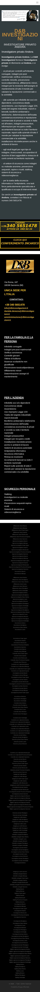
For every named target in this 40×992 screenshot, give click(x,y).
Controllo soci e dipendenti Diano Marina (20, 724)
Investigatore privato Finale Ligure (20, 677)
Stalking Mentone (20, 973)
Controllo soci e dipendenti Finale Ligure (20, 668)
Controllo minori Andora (20, 703)
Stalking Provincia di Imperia (20, 899)
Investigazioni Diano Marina (20, 923)
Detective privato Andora (20, 735)
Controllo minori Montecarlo (20, 658)
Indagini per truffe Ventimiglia (20, 830)
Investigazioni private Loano (20, 940)
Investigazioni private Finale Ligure (20, 692)
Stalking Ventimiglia (20, 977)
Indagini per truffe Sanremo (20, 871)
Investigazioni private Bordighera (20, 936)
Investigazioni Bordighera (20, 921)
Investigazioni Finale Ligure (20, 908)
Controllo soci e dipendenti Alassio (20, 664)
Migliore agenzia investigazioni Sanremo (20, 809)
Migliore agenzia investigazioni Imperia (20, 802)
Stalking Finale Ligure (20, 893)
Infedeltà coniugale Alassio (20, 873)
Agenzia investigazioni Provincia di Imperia (20, 567)
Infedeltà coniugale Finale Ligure (20, 878)
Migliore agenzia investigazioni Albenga (20, 798)
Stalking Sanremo (20, 902)
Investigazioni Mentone (20, 927)
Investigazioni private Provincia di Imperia (20, 791)
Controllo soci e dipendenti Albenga (20, 666)
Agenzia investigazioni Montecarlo (20, 565)
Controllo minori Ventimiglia (20, 717)
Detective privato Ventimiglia (20, 815)
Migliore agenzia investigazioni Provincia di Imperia (20, 806)
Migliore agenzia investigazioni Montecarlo (20, 804)
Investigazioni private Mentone (20, 942)
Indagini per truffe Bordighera (20, 819)
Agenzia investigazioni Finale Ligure (20, 560)
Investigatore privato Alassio (20, 673)
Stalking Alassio (20, 889)
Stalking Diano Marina (20, 968)
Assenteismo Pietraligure (20, 698)
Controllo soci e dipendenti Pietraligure (20, 730)
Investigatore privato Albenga (20, 675)
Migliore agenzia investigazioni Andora (20, 949)
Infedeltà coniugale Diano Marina (20, 836)
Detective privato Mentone (20, 743)
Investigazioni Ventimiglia (20, 932)
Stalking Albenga (20, 891)
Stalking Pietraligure (20, 975)
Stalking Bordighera (20, 966)
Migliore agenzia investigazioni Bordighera (20, 951)
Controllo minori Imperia (20, 655)
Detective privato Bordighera (20, 737)
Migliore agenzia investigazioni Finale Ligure (20, 800)
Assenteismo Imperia (20, 640)
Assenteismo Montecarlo (20, 642)
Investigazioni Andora (20, 862)
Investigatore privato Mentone (20, 856)
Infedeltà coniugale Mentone (20, 841)
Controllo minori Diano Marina (20, 707)
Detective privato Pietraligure (20, 813)
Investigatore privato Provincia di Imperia (20, 683)
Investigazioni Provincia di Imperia (20, 915)
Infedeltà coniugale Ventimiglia (20, 845)
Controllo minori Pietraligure (20, 713)
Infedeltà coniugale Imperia (20, 880)
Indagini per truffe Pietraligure (20, 828)
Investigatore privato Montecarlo (20, 681)
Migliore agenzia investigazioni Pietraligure (20, 960)
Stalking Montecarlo (20, 897)
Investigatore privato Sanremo (20, 686)
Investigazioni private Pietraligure (20, 945)
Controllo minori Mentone (20, 711)
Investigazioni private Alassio (20, 688)
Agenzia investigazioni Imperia (20, 562)
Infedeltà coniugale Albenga (20, 876)
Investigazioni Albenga (20, 906)
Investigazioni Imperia (20, 910)
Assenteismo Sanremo (20, 647)
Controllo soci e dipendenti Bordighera (20, 722)
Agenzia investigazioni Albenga (20, 558)
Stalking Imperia (20, 895)
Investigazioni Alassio (20, 904)
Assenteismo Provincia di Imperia (20, 644)
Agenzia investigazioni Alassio (20, 556)
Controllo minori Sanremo (20, 662)
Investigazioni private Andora (20, 934)
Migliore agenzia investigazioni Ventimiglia (20, 962)
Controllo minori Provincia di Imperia (20, 660)
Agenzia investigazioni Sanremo (20, 569)
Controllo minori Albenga (20, 651)
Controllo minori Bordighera (20, 705)
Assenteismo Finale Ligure (20, 638)
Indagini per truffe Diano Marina (20, 821)
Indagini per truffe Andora (20, 817)
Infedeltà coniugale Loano (20, 839)
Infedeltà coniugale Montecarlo (20, 882)
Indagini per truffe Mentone (20, 826)
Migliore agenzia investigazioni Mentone (20, 958)
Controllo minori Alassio (20, 649)
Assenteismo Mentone (20, 696)
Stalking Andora (20, 964)
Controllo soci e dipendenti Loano (20, 726)
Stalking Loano (20, 971)
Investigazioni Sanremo (20, 917)
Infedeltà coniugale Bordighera (20, 834)
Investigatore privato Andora (20, 847)
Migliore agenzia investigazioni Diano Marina (20, 953)
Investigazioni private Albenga (20, 690)
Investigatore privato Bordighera (20, 849)
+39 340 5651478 (15, 304)
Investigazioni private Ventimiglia (20, 947)
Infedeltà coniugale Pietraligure (20, 843)
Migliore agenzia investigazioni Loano (20, 955)
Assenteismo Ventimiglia (20, 700)
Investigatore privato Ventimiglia (20, 860)
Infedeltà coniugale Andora (20, 832)
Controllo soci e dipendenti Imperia (20, 671)
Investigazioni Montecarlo (20, 912)
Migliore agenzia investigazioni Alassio (20, 796)
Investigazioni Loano (20, 925)
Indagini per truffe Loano (20, 823)
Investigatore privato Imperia (20, 679)
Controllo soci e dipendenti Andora (20, 720)
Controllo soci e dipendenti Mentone (20, 728)
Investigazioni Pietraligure (20, 929)
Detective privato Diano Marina (20, 739)
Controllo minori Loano (20, 709)
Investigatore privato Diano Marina (20, 852)
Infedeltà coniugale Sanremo (20, 886)
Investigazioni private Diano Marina (20, 938)
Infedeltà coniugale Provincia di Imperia (20, 884)
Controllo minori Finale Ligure (20, 653)
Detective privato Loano (20, 741)
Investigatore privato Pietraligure (20, 858)
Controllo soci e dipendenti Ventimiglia (20, 733)
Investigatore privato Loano (20, 854)
